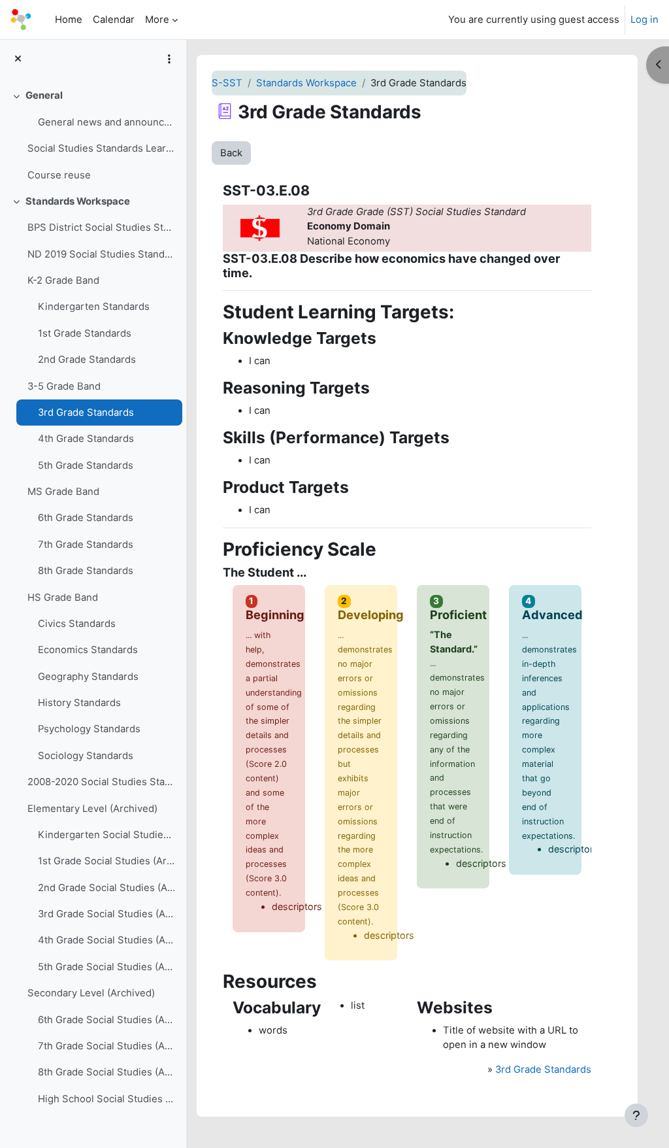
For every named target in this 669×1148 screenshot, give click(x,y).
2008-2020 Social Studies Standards (101, 782)
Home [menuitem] (68, 19)
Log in (644, 19)
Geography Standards (88, 677)
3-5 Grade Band (64, 386)
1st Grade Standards (84, 333)
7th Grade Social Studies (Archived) (107, 1046)
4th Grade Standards (86, 439)
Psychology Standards (89, 729)
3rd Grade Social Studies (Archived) (107, 914)
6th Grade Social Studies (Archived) (107, 1020)
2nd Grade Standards (87, 359)
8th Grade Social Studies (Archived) (107, 1072)
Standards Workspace (77, 201)
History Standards (79, 703)
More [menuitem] (157, 19)
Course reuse (59, 175)
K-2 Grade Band (63, 280)
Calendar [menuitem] (114, 19)
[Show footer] (636, 1115)
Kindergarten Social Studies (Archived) (107, 835)
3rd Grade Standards (86, 412)
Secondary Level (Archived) (91, 993)
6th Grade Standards (85, 518)
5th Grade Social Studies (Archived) (107, 967)
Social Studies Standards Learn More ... (101, 148)
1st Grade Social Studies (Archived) (107, 861)
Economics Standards (88, 650)
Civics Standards (77, 624)
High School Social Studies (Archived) (107, 1099)
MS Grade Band (63, 492)
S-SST (227, 83)
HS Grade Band (62, 597)
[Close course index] (18, 59)
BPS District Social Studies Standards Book (101, 227)
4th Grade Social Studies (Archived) (107, 940)
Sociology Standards (85, 756)
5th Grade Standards (85, 465)
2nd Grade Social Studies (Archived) (107, 888)
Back (231, 153)
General (44, 95)
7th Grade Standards (85, 544)
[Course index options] (169, 59)
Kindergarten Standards (94, 306)
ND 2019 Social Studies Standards (101, 254)
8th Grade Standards (85, 571)
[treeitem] (93, 135)
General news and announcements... (107, 122)
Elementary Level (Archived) (92, 809)
